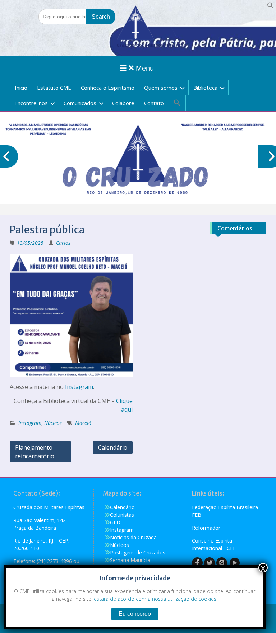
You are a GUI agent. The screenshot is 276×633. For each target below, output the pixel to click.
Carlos (63, 242)
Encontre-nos (31, 103)
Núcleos (53, 422)
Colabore (123, 103)
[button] (270, 7)
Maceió (83, 422)
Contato (154, 103)
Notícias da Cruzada (133, 537)
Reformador (206, 527)
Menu (144, 68)
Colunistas (122, 514)
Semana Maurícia (130, 560)
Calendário (112, 447)
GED (115, 522)
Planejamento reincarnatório (34, 452)
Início (21, 87)
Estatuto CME (54, 87)
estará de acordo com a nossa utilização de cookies (155, 598)
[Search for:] (76, 16)
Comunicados (80, 103)
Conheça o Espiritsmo (107, 87)
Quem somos (161, 87)
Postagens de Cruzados (137, 552)
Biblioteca (205, 87)
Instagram (79, 387)
